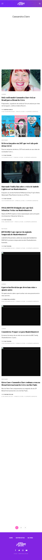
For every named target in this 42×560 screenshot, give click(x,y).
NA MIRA (30, 538)
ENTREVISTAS (20, 538)
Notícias (4, 228)
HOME (11, 538)
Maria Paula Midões (9, 299)
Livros (4, 94)
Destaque (5, 140)
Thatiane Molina (8, 394)
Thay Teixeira (7, 155)
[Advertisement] (21, 47)
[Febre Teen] (21, 3)
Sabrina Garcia (8, 109)
